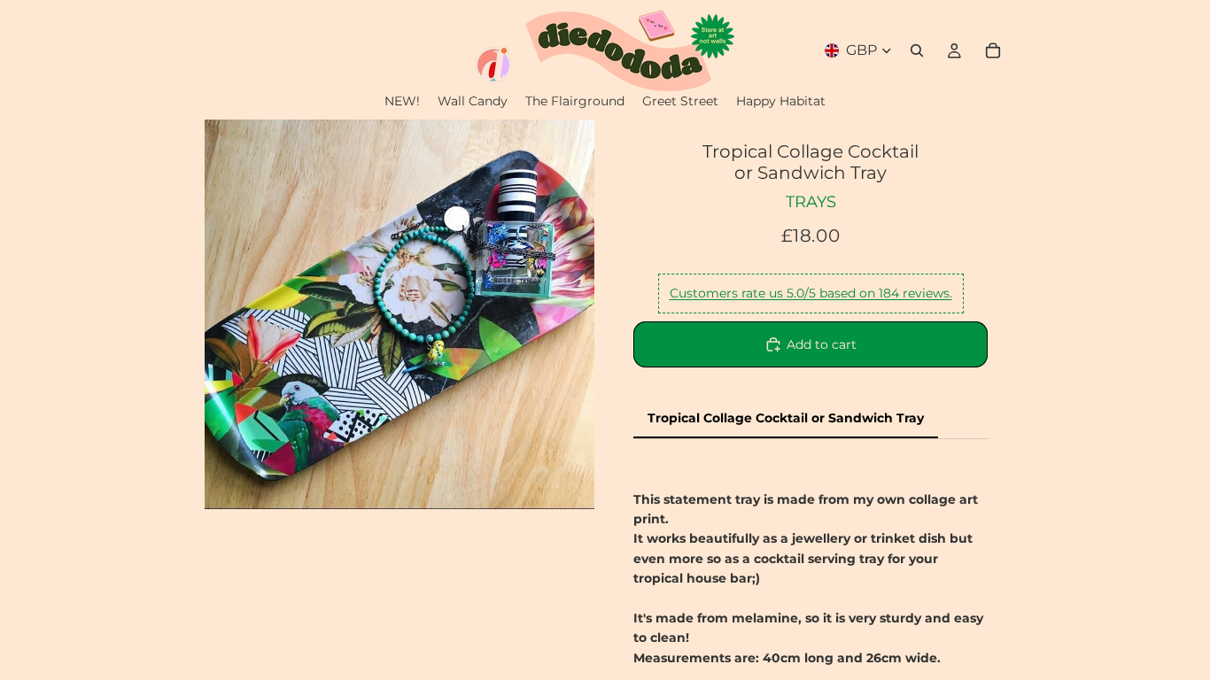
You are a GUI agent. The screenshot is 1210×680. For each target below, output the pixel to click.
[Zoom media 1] (399, 315)
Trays (811, 202)
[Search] (916, 50)
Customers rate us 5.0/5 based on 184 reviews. (811, 293)
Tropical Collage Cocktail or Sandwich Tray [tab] (786, 418)
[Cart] (992, 50)
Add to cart (822, 344)
